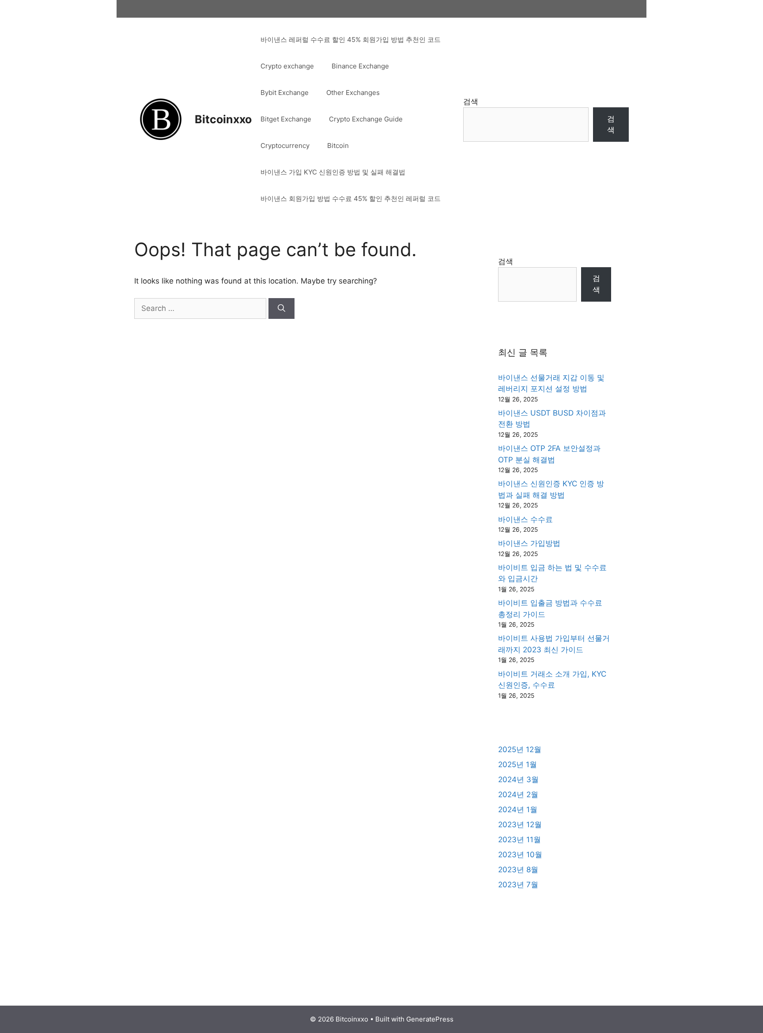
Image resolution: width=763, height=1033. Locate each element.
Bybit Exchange (285, 92)
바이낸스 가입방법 (529, 543)
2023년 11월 (519, 839)
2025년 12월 (519, 749)
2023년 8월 (518, 869)
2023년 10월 (520, 854)
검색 (470, 101)
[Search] (281, 308)
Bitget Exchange (286, 119)
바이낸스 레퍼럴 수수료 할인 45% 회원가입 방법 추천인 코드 (351, 39)
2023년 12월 (520, 824)
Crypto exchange (287, 66)
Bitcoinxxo (223, 119)
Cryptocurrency (285, 145)
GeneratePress (429, 1019)
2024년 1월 (517, 809)
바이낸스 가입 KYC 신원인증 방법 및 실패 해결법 (333, 172)
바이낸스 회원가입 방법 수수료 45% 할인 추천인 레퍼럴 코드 (351, 198)
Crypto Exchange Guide (366, 119)
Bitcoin (338, 145)
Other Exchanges (353, 92)
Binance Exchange (360, 66)
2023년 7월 (518, 884)
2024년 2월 (518, 794)
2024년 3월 (518, 779)
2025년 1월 (517, 764)
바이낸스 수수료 (525, 519)
